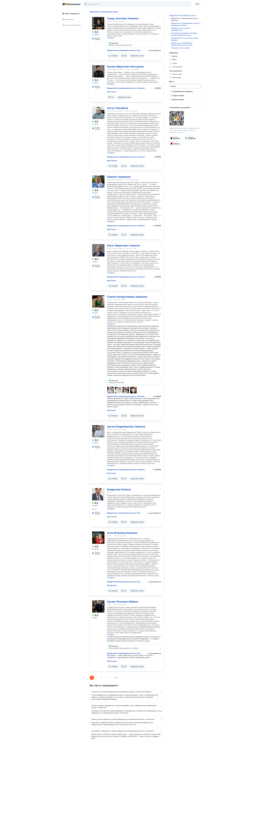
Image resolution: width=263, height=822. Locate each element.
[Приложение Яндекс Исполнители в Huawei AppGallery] (175, 143)
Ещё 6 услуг (111, 229)
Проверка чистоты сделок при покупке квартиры (184, 39)
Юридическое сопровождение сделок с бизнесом (124, 50)
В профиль (111, 38)
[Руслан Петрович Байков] (98, 606)
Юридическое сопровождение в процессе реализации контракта (185, 24)
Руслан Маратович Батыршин (125, 66)
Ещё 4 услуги (112, 160)
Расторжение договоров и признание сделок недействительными (184, 34)
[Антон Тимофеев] (98, 113)
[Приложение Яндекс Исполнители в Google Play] (190, 138)
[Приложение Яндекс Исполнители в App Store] (175, 138)
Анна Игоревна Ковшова (122, 532)
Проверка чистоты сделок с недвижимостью (181, 29)
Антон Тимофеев (117, 108)
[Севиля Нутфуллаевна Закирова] (98, 301)
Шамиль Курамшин (119, 176)
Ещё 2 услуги (112, 661)
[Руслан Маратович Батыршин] (98, 71)
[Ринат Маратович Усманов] (98, 250)
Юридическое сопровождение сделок (182, 15)
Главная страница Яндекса (63, 4)
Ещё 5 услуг (111, 92)
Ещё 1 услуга (112, 517)
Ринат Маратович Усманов (123, 245)
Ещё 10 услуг (112, 585)
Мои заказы (69, 19)
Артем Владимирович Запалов (126, 426)
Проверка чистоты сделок (180, 48)
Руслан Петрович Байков (122, 601)
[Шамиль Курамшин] (98, 181)
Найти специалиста (72, 13)
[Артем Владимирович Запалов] (98, 431)
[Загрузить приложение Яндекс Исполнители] (185, 118)
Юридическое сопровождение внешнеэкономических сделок (181, 44)
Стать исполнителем (73, 25)
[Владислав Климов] (98, 494)
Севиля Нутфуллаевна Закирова (127, 296)
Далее (116, 678)
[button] (113, 55)
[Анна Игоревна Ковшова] (98, 537)
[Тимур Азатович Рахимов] (98, 23)
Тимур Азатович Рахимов (123, 18)
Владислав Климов (119, 489)
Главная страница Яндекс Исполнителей (71, 4)
